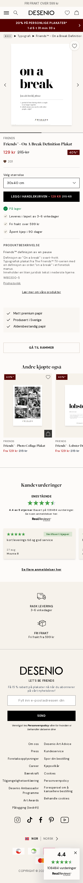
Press (35, 755)
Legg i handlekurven (41, 201)
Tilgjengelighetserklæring (21, 785)
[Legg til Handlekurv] (48, 438)
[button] (62, 864)
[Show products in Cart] (76, 13)
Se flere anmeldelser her (41, 574)
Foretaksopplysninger (23, 763)
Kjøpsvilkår (52, 770)
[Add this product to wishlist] (74, 50)
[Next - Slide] (77, 89)
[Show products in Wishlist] (67, 13)
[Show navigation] (6, 13)
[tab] (21, 135)
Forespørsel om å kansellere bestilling (58, 793)
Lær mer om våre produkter (41, 296)
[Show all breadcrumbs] (7, 40)
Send (41, 720)
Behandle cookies (56, 803)
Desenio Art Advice (57, 748)
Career (34, 770)
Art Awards (31, 804)
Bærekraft (31, 778)
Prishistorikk (12, 287)
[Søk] (15, 13)
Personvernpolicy (38, 729)
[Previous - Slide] (5, 89)
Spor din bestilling (57, 763)
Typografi (24, 40)
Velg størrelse (13, 179)
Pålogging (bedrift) (25, 812)
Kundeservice (54, 755)
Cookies (50, 778)
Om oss (33, 748)
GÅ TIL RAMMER (41, 352)
